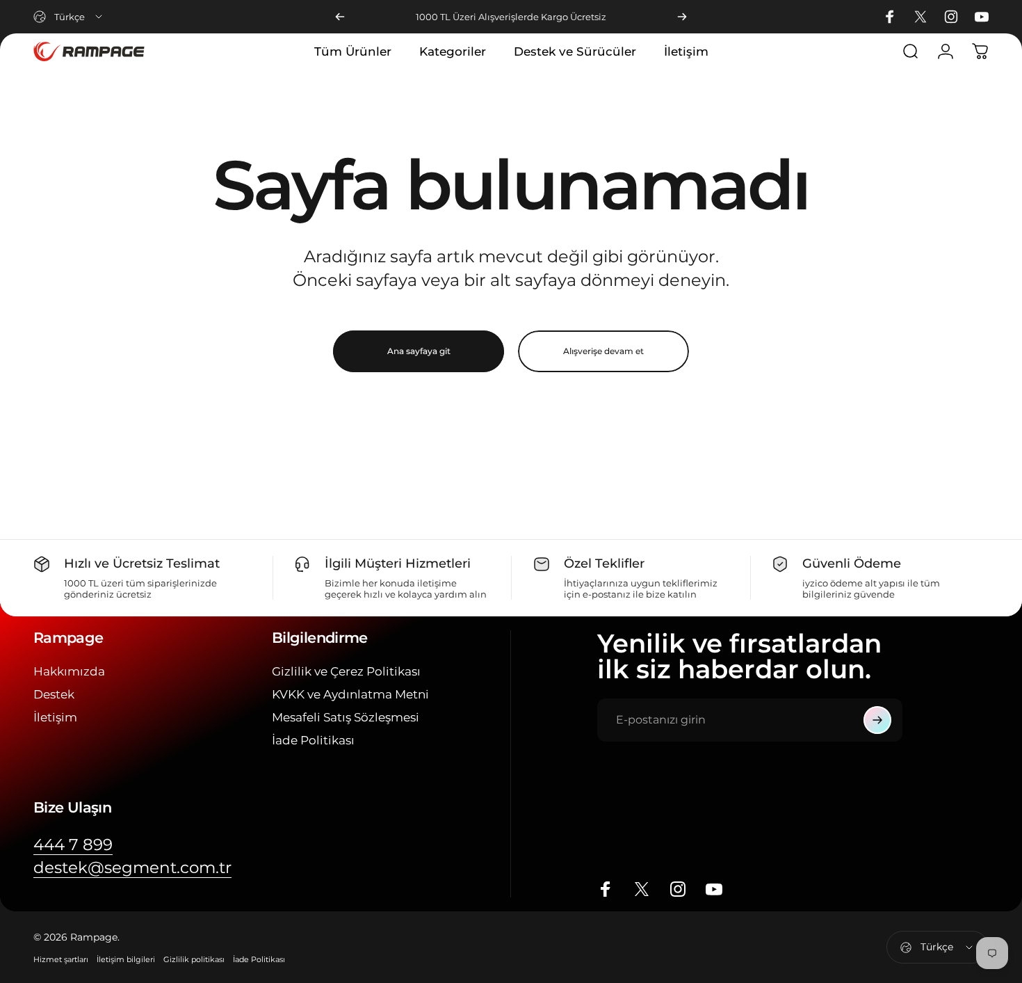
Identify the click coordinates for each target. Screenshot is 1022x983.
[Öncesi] (340, 16)
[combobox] (68, 16)
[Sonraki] (682, 16)
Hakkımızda (69, 671)
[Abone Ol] (877, 720)
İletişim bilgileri (126, 959)
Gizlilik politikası (194, 959)
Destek (53, 694)
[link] (73, 845)
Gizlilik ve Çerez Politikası (346, 671)
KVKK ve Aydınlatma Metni (350, 694)
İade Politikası (313, 740)
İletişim (55, 717)
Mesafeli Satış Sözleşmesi (345, 717)
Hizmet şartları (60, 959)
